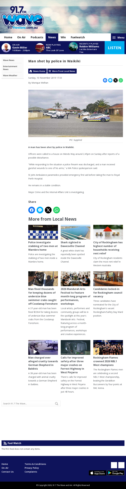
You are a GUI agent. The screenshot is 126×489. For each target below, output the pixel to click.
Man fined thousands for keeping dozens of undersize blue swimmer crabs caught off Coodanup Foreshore (43, 296)
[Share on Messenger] (110, 80)
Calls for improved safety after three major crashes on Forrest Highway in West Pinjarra (72, 365)
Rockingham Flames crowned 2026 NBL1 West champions (105, 361)
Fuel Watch (14, 443)
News (52, 37)
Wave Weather (10, 75)
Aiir (70, 485)
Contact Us (8, 471)
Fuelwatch (78, 37)
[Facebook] (114, 465)
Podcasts (37, 37)
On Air (21, 37)
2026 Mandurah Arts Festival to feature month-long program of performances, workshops (75, 296)
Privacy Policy (32, 467)
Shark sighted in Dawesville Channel (73, 244)
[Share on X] (115, 80)
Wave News (8, 60)
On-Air (5, 467)
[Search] (58, 403)
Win (63, 37)
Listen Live (114, 49)
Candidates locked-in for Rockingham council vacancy (107, 292)
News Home (39, 71)
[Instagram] (121, 465)
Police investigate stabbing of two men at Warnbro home (43, 246)
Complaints (31, 471)
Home (8, 37)
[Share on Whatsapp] (121, 80)
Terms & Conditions (35, 464)
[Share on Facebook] (105, 80)
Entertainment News (10, 68)
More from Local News (63, 71)
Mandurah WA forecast (94, 434)
